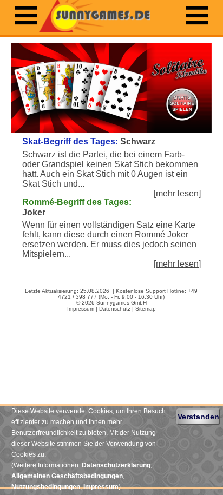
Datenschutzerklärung (116, 465)
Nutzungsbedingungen (45, 487)
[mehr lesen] (177, 193)
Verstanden (198, 416)
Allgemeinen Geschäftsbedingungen (67, 476)
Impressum (80, 309)
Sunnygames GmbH (121, 303)
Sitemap (145, 309)
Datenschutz (114, 309)
